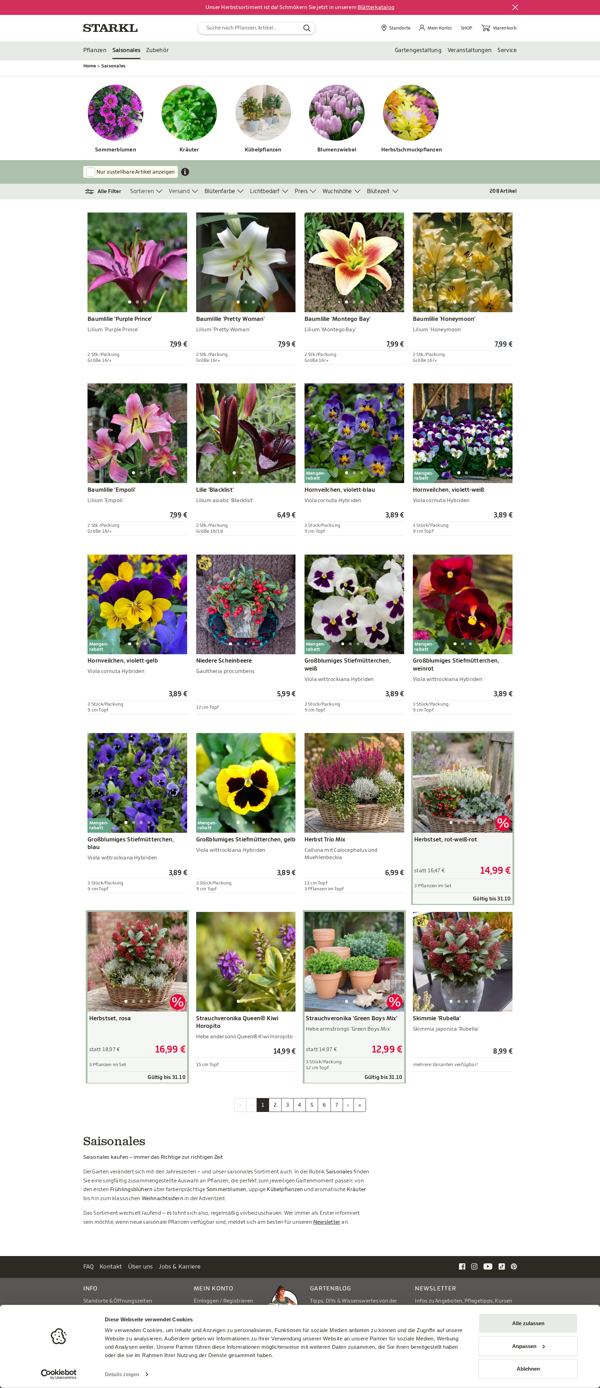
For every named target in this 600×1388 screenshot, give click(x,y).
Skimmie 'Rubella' (437, 1018)
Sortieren (142, 191)
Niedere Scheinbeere (224, 661)
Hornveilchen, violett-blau (340, 490)
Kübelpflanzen (263, 150)
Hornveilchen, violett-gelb (123, 661)
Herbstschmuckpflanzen (410, 150)
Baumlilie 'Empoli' (111, 490)
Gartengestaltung (418, 50)
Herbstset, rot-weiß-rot (445, 840)
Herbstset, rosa (110, 1018)
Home (89, 65)
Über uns (140, 1266)
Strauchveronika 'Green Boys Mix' (351, 1018)
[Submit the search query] (307, 28)
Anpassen (524, 1346)
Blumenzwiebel (336, 150)
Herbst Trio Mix (325, 840)
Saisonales (126, 50)
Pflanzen (95, 50)
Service (507, 50)
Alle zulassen (528, 1323)
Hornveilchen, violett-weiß (448, 490)
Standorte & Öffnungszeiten (117, 1301)
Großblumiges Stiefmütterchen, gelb (245, 840)
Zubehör (157, 50)
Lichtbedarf (265, 191)
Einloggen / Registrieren (223, 1301)
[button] (106, 192)
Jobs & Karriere (180, 1266)
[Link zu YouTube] (488, 1266)
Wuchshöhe (337, 191)
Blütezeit (378, 191)
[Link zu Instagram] (474, 1266)
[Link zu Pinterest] (514, 1266)
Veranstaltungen (470, 50)
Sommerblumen (115, 150)
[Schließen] (515, 7)
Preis (301, 191)
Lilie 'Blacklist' (215, 490)
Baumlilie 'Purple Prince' (120, 319)
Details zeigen (122, 1374)
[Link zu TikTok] (502, 1266)
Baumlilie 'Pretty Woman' (230, 319)
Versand (179, 191)
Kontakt (111, 1266)
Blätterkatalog (376, 7)
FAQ (88, 1266)
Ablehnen (528, 1369)
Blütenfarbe (220, 191)
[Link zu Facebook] (462, 1266)
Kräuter (189, 150)
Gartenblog (330, 1288)
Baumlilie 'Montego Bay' (338, 319)
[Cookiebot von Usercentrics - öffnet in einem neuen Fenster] (58, 1374)
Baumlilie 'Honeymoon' (444, 319)
